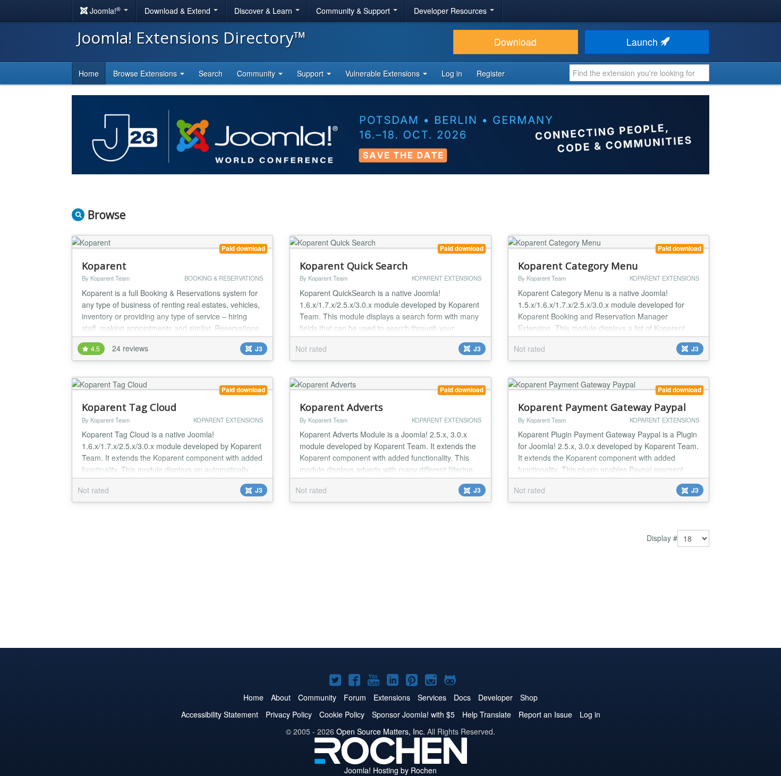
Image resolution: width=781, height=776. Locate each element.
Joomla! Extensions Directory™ (191, 37)
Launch (643, 41)
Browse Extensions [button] (146, 73)
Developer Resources (451, 10)
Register (491, 73)
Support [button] (311, 73)
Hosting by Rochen (390, 770)
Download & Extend (179, 10)
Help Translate (486, 714)
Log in (452, 73)
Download (515, 41)
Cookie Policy (341, 714)
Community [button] (257, 73)
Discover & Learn (264, 10)
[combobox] (639, 72)
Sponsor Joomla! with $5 (413, 714)
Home (89, 73)
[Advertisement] (390, 605)
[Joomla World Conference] (390, 133)
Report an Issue (545, 714)
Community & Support (354, 10)
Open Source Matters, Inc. (380, 731)
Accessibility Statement (219, 714)
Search (211, 73)
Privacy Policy (289, 714)
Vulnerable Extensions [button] (383, 73)
